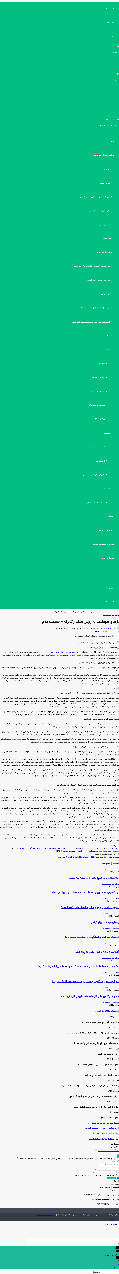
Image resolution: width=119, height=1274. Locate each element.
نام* (95, 1169)
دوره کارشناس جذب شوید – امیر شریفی (95, 196)
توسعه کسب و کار (110, 848)
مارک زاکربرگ (35, 848)
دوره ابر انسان (105, 182)
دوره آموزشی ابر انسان (102, 252)
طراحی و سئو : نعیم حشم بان (44, 1214)
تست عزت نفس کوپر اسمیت (103, 544)
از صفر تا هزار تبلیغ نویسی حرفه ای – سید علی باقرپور (90, 321)
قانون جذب (101, 363)
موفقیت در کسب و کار (97, 405)
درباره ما (111, 516)
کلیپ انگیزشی (100, 460)
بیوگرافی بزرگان (99, 419)
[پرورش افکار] (108, 125)
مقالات (107, 349)
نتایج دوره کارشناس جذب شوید (93, 474)
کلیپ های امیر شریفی (97, 447)
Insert (96, 1272)
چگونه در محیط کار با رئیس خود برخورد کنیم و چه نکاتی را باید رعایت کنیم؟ (78, 966)
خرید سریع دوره (108, 169)
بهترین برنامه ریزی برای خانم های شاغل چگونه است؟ (90, 907)
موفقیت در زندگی (98, 391)
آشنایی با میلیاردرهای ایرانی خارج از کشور (96, 952)
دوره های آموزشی (108, 238)
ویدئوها (107, 433)
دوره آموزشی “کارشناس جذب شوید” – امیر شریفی (91, 266)
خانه (112, 141)
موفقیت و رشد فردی (97, 377)
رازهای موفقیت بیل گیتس (105, 922)
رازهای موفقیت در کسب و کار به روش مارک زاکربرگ (62, 652)
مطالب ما (110, 335)
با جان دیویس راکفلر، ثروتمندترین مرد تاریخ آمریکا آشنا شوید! (85, 981)
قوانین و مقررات (104, 530)
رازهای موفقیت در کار (77, 848)
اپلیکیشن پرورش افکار (104, 155)
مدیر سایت (98, 628)
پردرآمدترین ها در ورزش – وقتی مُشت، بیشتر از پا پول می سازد (85, 892)
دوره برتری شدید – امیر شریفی (98, 210)
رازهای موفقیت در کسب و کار (54, 848)
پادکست (107, 488)
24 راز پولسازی (104, 224)
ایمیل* (95, 1172)
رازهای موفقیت (94, 848)
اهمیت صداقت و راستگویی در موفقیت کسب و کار (91, 937)
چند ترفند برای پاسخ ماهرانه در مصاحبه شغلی (94, 878)
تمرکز (33, 835)
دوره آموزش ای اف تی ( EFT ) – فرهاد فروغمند (93, 308)
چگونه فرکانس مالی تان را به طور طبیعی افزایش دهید (90, 996)
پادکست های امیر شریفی (96, 502)
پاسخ (116, 1267)
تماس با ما (110, 572)
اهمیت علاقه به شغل (107, 1011)
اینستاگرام (107, 558)
